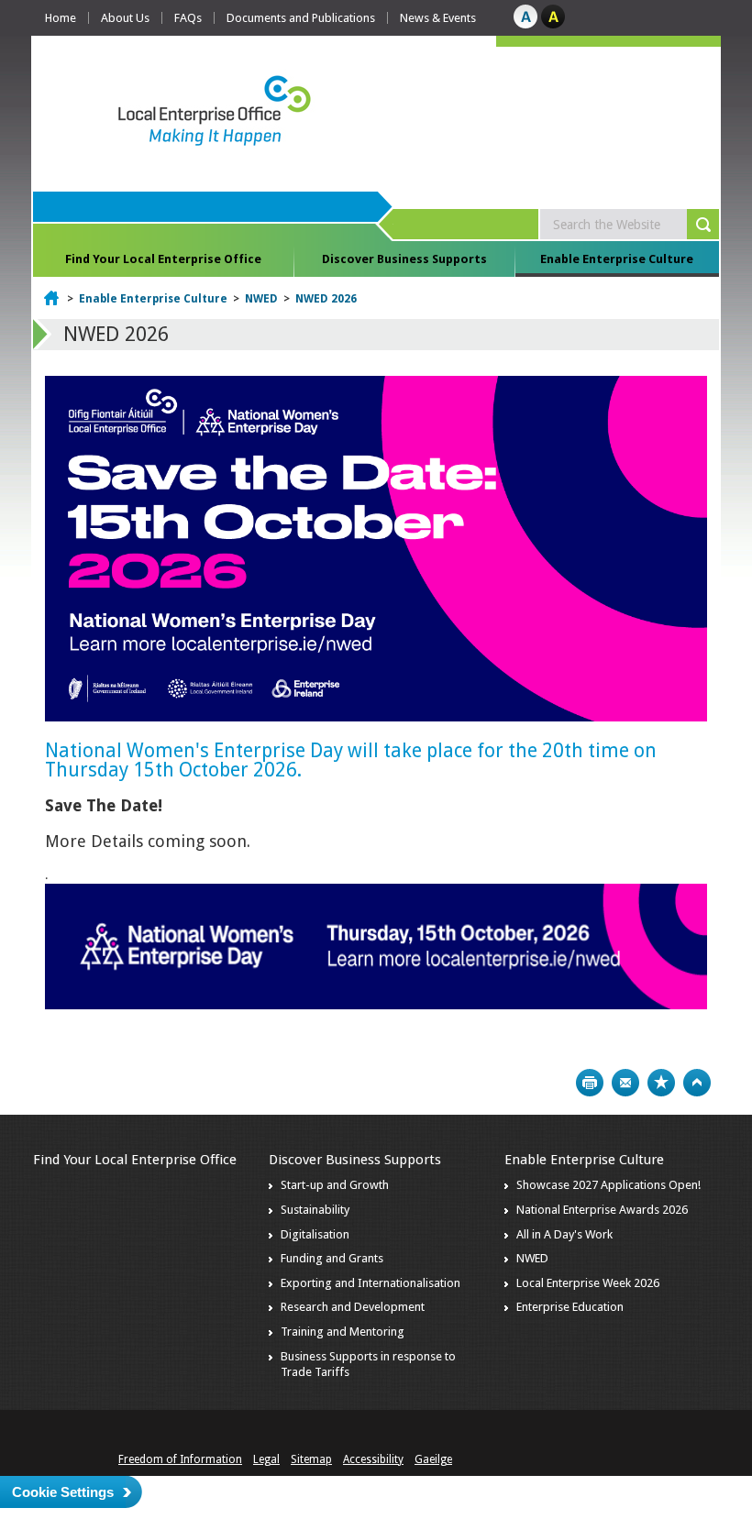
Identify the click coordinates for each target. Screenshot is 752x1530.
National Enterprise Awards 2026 (602, 1209)
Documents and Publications (301, 18)
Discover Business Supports (404, 259)
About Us (125, 18)
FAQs (188, 18)
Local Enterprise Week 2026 (587, 1283)
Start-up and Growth (335, 1185)
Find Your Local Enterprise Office (163, 259)
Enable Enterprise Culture (616, 259)
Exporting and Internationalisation (370, 1283)
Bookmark (661, 1082)
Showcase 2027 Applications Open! (608, 1185)
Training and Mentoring (342, 1331)
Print (589, 1082)
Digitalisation (315, 1234)
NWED (261, 298)
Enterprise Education (570, 1307)
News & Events (438, 18)
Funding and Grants (332, 1258)
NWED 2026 (326, 298)
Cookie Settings (63, 1492)
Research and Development (353, 1307)
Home (60, 18)
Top (697, 1082)
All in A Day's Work (564, 1234)
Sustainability (315, 1209)
